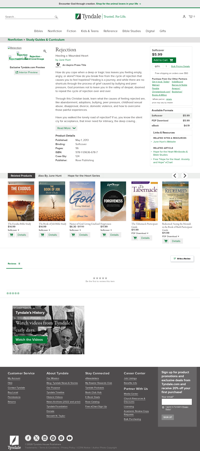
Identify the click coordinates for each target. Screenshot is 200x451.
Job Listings (130, 378)
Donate (50, 411)
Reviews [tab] (12, 263)
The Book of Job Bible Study (52, 224)
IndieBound (177, 81)
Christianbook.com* (161, 91)
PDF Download (138, 233)
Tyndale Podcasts (94, 387)
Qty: (157, 66)
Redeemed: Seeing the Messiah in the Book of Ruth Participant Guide (177, 227)
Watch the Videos (29, 340)
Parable (155, 88)
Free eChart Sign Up (96, 406)
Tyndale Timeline (55, 392)
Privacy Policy (68, 447)
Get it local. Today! (160, 81)
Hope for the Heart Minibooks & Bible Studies (170, 153)
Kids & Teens (90, 31)
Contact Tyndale (16, 387)
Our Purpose (53, 387)
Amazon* (176, 88)
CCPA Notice (83, 447)
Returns (12, 401)
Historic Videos (55, 397)
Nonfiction (55, 31)
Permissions (14, 397)
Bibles (38, 31)
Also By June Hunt (50, 175)
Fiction (71, 31)
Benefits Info (130, 383)
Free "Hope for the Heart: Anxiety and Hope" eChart (171, 161)
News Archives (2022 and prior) (63, 401)
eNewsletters (92, 378)
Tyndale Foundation (57, 406)
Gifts (163, 31)
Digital (150, 31)
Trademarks (31, 447)
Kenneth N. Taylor (56, 415)
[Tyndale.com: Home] (100, 17)
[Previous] (175, 175)
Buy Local (13, 392)
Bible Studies (131, 31)
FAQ (10, 383)
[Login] (184, 16)
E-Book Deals (92, 397)
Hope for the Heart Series (84, 175)
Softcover (12, 230)
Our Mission (53, 378)
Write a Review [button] (183, 258)
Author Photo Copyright (104, 447)
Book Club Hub (93, 392)
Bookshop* (177, 91)
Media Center (131, 393)
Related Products (21, 175)
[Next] (184, 175)
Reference (111, 31)
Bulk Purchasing (132, 419)
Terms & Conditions (49, 447)
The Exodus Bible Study (19, 224)
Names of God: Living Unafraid (85, 224)
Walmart (156, 85)
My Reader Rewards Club (98, 383)
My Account (14, 378)
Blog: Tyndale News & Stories (62, 383)
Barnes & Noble (179, 85)
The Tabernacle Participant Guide (144, 225)
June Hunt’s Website (164, 141)
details (169, 99)
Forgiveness (105, 224)
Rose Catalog (92, 401)
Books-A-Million (159, 95)
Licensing (129, 406)
